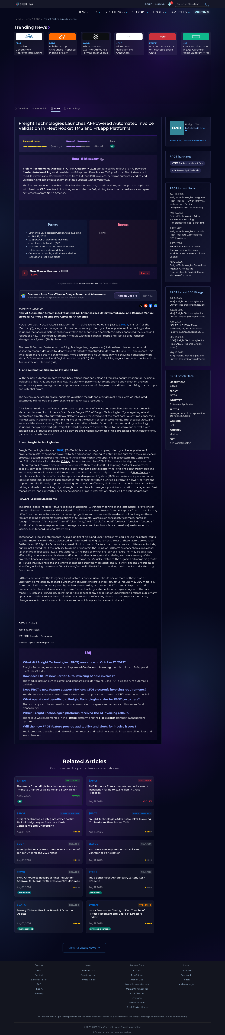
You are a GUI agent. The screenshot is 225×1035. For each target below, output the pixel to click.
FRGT (124, 324)
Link (172, 425)
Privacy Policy (88, 979)
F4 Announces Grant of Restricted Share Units (161, 49)
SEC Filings (73, 108)
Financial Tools (137, 1002)
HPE (185, 43)
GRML (19, 43)
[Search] (207, 4)
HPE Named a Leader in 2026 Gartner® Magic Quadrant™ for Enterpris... (196, 51)
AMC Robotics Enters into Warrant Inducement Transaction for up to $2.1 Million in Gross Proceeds (118, 790)
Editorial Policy (39, 979)
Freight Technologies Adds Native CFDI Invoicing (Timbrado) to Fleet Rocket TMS (187, 219)
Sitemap (39, 993)
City (172, 439)
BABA (52, 43)
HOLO (119, 43)
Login (148, 3)
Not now (148, 295)
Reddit (186, 979)
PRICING (202, 12)
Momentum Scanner (137, 988)
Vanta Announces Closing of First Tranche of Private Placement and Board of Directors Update (117, 914)
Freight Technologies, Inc (93, 324)
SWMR (86, 43)
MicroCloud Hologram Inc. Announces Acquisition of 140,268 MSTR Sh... (127, 53)
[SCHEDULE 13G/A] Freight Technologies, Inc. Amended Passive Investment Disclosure (187, 328)
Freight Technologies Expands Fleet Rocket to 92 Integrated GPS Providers (187, 234)
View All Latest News (82, 947)
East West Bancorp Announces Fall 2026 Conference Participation (114, 851)
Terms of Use (88, 970)
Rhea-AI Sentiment (78, 141)
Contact (39, 975)
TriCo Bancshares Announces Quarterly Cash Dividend (117, 879)
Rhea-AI (39, 988)
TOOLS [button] (158, 12)
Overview (23, 108)
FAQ (39, 984)
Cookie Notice (88, 975)
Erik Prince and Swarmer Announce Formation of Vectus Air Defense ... (95, 51)
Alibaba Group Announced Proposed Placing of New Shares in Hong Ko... (62, 51)
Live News (137, 998)
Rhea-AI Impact (33, 141)
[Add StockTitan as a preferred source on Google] (154, 306)
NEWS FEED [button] (87, 12)
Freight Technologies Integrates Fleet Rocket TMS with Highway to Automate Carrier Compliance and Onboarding (46, 822)
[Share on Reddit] (145, 306)
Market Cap (177, 382)
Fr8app (106, 335)
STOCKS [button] (138, 12)
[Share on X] (140, 306)
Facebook (186, 975)
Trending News (30, 27)
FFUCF (153, 43)
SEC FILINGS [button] (115, 12)
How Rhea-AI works (88, 283)
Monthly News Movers (137, 984)
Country (175, 430)
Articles (137, 970)
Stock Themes (137, 993)
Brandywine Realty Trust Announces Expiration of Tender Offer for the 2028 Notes (48, 851)
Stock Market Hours (137, 1007)
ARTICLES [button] (179, 12)
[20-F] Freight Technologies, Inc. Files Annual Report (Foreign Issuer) (187, 343)
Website (175, 421)
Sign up (160, 3)
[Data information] (197, 376)
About (39, 970)
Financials (41, 108)
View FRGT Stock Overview (188, 140)
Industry (176, 400)
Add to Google (186, 984)
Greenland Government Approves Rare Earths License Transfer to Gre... (29, 53)
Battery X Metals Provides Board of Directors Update (45, 912)
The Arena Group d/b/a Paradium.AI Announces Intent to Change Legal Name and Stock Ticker (47, 788)
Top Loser (145, 780)
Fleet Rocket (124, 335)
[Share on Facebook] (149, 306)
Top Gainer (72, 780)
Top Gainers (137, 975)
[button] (102, 159)
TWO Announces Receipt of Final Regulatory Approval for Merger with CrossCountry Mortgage (48, 879)
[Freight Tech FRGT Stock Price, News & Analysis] (177, 128)
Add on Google (127, 295)
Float (174, 391)
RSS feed (186, 970)
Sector (174, 409)
